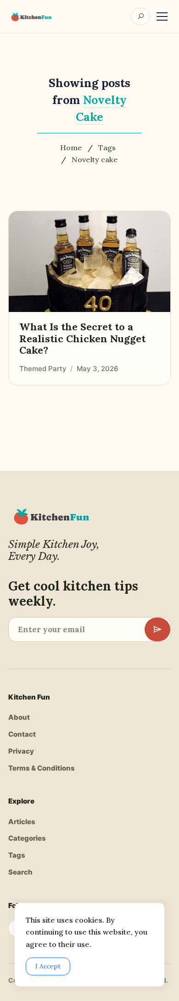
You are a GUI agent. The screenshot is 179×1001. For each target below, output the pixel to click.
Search (20, 872)
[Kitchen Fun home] (30, 17)
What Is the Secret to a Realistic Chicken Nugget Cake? (82, 338)
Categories (27, 838)
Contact (22, 734)
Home (71, 147)
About (19, 717)
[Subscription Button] (157, 629)
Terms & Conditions (41, 768)
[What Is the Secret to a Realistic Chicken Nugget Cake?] (89, 261)
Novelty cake (95, 159)
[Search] (140, 16)
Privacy (21, 751)
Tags (107, 147)
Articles (21, 821)
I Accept (48, 966)
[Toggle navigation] (162, 16)
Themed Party (43, 368)
